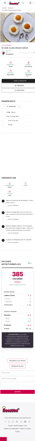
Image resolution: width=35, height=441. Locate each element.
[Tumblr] (21, 422)
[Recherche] (23, 2)
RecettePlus (10, 54)
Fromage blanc (17, 366)
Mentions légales (18, 425)
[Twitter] (9, 422)
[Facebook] (5, 421)
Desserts (10, 8)
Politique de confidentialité (11, 428)
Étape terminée (13, 205)
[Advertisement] (17, 155)
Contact (17, 431)
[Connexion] (30, 2)
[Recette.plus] (15, 3)
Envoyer (17, 392)
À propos (10, 425)
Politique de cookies (25, 428)
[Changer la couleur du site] (19, 2)
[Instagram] (13, 422)
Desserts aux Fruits (17, 360)
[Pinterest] (17, 422)
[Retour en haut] (3, 439)
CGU (25, 425)
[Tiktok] (29, 422)
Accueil (4, 8)
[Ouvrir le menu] (5, 2)
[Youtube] (25, 422)
